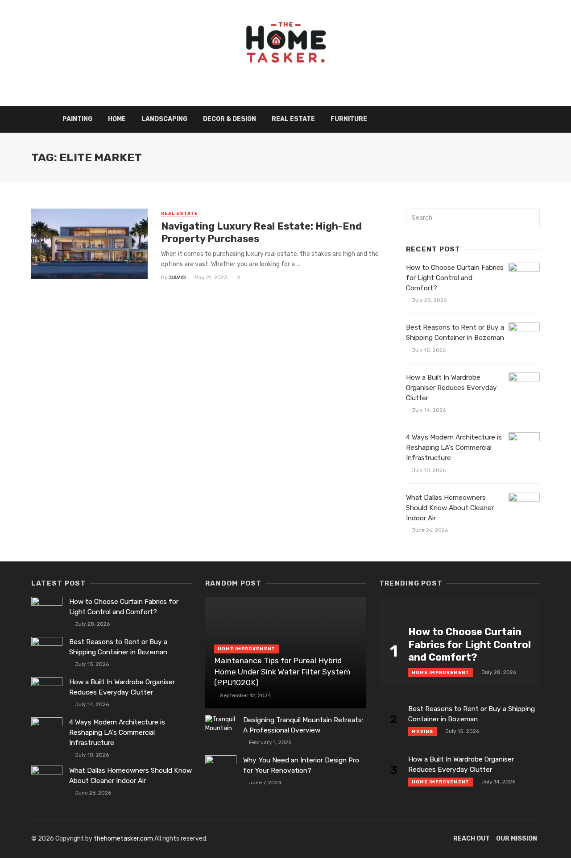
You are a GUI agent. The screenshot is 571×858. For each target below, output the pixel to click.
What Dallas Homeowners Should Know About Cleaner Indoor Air (450, 508)
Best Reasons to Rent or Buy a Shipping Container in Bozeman (455, 332)
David (177, 277)
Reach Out (471, 838)
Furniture (349, 119)
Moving (422, 731)
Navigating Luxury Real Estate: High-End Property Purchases (261, 232)
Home (117, 119)
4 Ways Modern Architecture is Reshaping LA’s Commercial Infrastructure (454, 447)
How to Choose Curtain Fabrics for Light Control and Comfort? (455, 278)
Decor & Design (229, 119)
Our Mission (516, 838)
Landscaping (164, 119)
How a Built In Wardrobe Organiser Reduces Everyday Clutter (451, 387)
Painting (77, 119)
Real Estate (293, 119)
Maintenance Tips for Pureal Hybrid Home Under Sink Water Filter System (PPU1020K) (282, 671)
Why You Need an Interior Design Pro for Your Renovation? (301, 765)
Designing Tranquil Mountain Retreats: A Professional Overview (303, 725)
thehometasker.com (123, 838)
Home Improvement (246, 649)
